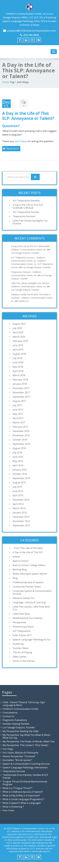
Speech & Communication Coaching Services (26, 763)
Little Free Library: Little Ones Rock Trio (31, 608)
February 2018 (20, 379)
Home (5, 82)
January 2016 (20, 469)
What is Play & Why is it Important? (21, 795)
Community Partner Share (27, 586)
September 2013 (21, 525)
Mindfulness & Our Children (27, 618)
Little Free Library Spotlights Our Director (30, 222)
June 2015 (18, 491)
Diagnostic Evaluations (15, 720)
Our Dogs (8, 748)
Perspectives (19, 622)
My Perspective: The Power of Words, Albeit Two (29, 741)
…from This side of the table (28, 548)
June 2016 (18, 456)
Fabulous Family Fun (23, 598)
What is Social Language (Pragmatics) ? (23, 799)
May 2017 (18, 413)
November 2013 (21, 521)
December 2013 (21, 516)
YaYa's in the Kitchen (24, 661)
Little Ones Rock (21, 613)
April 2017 (18, 418)
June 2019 (18, 345)
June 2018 (18, 362)
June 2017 (18, 409)
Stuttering (18, 643)
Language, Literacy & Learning (29, 602)
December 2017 (21, 388)
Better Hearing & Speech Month (30, 573)
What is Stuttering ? (13, 806)
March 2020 (19, 336)
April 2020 (18, 332)
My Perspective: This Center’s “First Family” (25, 745)
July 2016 (17, 452)
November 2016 (21, 435)
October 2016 (20, 439)
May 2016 (18, 461)
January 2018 (20, 383)
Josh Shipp (20, 141)
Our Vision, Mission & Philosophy (20, 752)
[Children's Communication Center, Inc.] (29, 6)
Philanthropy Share (23, 626)
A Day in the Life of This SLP (28, 552)
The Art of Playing (22, 652)
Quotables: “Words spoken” (17, 760)
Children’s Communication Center (21, 708)
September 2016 (21, 444)
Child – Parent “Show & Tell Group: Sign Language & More (24, 704)
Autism (16, 556)
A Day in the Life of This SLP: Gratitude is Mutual (28, 206)
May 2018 (18, 366)
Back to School (20, 560)
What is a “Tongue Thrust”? (17, 788)
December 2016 (21, 431)
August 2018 (19, 353)
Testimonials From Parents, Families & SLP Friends (25, 776)
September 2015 (21, 478)
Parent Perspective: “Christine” (19, 756)
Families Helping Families (16, 723)
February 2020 (20, 341)
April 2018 (18, 371)
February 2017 (20, 426)
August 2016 (19, 448)
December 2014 (21, 499)
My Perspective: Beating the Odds (21, 731)
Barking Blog (20, 569)
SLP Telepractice (21, 631)
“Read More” (12, 148)
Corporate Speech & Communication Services (32, 592)
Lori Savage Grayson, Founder (25, 252)
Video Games (19, 656)
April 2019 (18, 349)
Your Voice (8, 810)
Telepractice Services (24, 216)
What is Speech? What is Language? (22, 803)
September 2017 (21, 396)
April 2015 (18, 495)
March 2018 (19, 375)
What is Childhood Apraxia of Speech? (23, 791)
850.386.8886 (31, 35)
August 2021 (19, 323)
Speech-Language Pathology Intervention (25, 767)
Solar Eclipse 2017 (22, 635)
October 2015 (20, 474)
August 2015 (19, 482)
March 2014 (19, 508)
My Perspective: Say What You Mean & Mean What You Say (26, 736)
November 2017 (21, 392)
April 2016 (18, 465)
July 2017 (17, 405)
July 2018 (17, 358)
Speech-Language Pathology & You (32, 639)
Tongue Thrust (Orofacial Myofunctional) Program (25, 783)
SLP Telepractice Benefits (26, 200)
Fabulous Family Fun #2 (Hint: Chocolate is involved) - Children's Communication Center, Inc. (32, 297)
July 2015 (17, 486)
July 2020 (17, 328)
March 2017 (19, 422)
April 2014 (18, 504)
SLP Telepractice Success (26, 212)
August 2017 (19, 401)
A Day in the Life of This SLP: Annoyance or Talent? (28, 116)
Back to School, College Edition (29, 565)
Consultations (10, 712)
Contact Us (23, 301)
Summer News (20, 648)
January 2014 (20, 512)
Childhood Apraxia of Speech (28, 582)
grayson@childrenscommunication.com (31, 30)
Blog (15, 578)
